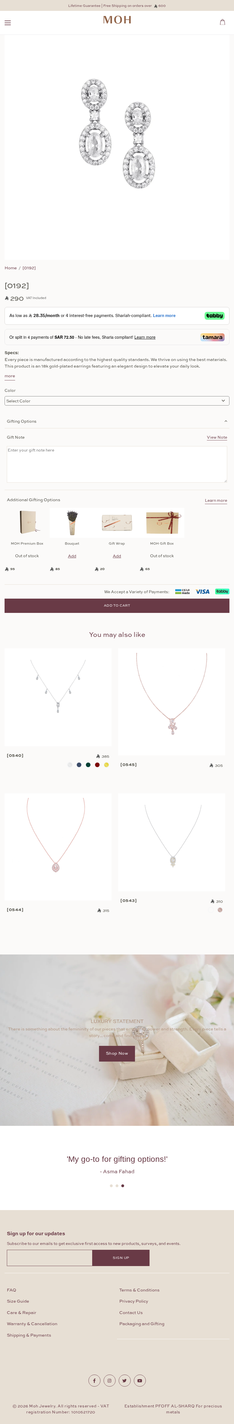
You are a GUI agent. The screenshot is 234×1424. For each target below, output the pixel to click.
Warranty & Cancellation (32, 1324)
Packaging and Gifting (141, 1324)
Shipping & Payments (29, 1335)
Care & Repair (21, 1313)
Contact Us (131, 1313)
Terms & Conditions (139, 1290)
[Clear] (69, 764)
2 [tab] (117, 1185)
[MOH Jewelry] (117, 20)
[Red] (97, 764)
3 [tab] (122, 1185)
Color (10, 390)
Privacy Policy (133, 1301)
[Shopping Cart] (224, 21)
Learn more (216, 501)
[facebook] (94, 1381)
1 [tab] (111, 1185)
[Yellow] (106, 764)
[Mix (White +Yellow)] (210, 909)
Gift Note (117, 437)
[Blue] (79, 764)
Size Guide (18, 1301)
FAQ (11, 1290)
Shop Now (117, 1053)
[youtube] (140, 1381)
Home (11, 267)
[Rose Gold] (220, 909)
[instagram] (110, 1381)
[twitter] (125, 1381)
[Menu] (7, 23)
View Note (217, 437)
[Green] (88, 764)
